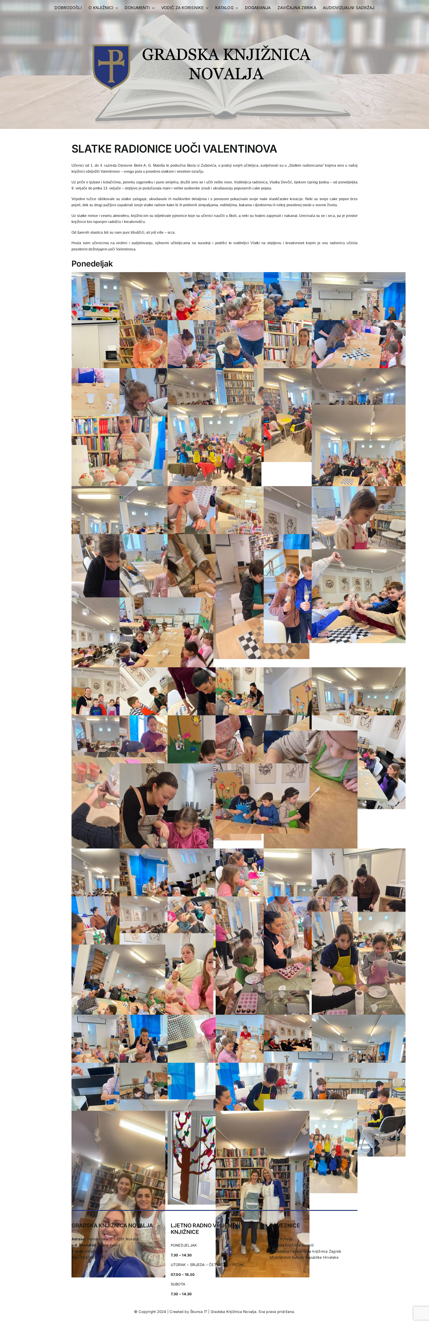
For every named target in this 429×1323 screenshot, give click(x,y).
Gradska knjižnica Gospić (292, 1245)
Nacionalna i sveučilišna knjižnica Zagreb (305, 1251)
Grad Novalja (281, 1239)
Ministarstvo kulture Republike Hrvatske (304, 1257)
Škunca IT (199, 1311)
